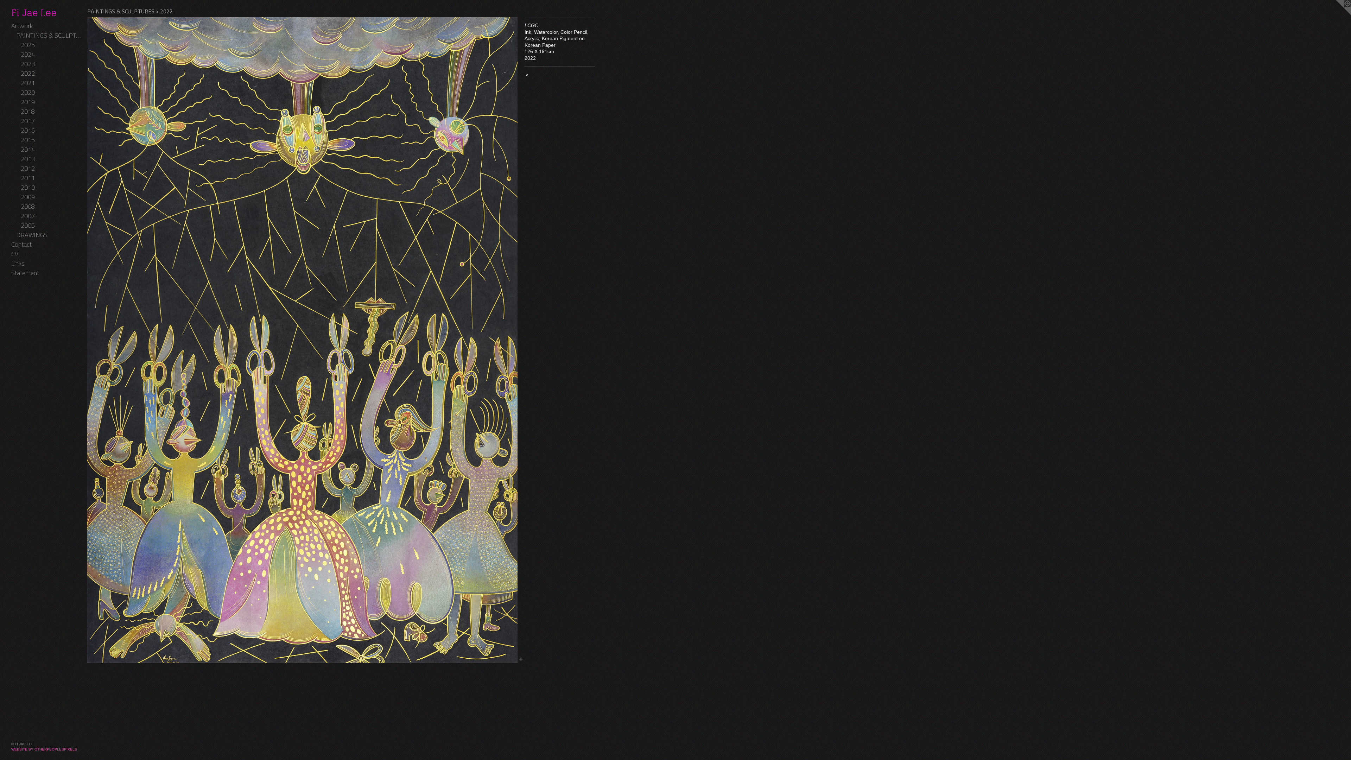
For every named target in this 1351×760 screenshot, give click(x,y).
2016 (28, 130)
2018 (28, 111)
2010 (28, 187)
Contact (21, 244)
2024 (28, 54)
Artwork (22, 26)
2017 (28, 121)
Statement (25, 273)
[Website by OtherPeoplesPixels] (1337, 14)
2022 (28, 73)
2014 (28, 149)
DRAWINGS (31, 235)
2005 (28, 225)
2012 (28, 168)
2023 (28, 64)
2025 (28, 45)
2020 (28, 92)
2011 (28, 178)
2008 (28, 206)
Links (18, 263)
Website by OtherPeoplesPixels (44, 749)
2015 (28, 140)
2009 (28, 197)
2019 (28, 102)
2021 (28, 83)
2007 (28, 216)
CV (14, 254)
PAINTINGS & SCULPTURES (49, 35)
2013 (28, 159)
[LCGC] (302, 340)
